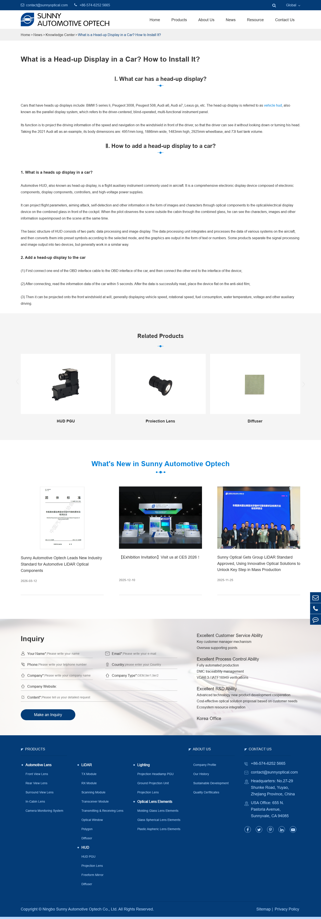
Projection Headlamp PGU (155, 774)
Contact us (260, 749)
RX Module (89, 783)
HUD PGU (88, 856)
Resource (255, 19)
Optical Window (92, 820)
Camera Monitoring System (44, 810)
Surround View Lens (40, 792)
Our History (201, 774)
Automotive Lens (39, 765)
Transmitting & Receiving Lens (102, 810)
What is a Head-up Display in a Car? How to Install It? (119, 35)
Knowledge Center (60, 35)
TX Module (89, 774)
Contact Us (285, 19)
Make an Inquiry (48, 714)
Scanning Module (93, 792)
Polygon (87, 829)
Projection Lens (92, 865)
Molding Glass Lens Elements (157, 810)
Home (155, 19)
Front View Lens (37, 774)
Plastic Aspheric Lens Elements (158, 829)
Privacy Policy (287, 909)
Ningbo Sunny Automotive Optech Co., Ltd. (80, 909)
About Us (206, 19)
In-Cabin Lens (35, 801)
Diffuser (86, 884)
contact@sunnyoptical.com (47, 5)
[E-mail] (315, 597)
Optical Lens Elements (154, 801)
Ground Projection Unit (153, 783)
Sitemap (263, 909)
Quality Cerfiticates (206, 792)
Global (291, 5)
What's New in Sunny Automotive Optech (160, 464)
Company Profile (204, 765)
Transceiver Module (95, 801)
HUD (85, 847)
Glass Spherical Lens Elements (158, 820)
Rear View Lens (36, 783)
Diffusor (86, 838)
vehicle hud (273, 105)
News (231, 19)
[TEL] (315, 608)
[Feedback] (315, 619)
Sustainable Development (211, 783)
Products (179, 19)
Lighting (143, 765)
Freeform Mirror (92, 875)
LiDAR (86, 765)
